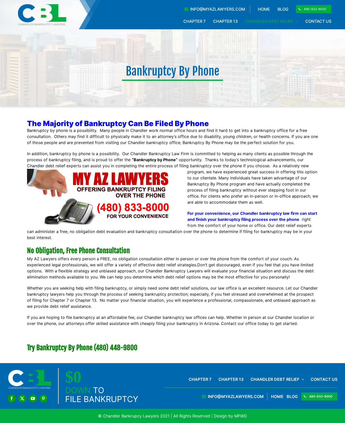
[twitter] (22, 398)
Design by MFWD (230, 415)
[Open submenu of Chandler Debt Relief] (301, 379)
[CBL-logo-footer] (30, 371)
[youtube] (33, 398)
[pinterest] (43, 398)
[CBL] (42, 5)
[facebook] (12, 398)
